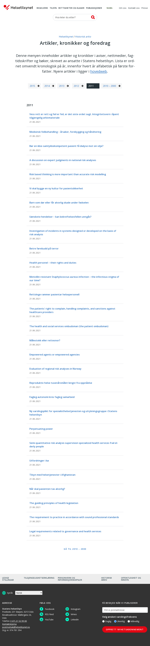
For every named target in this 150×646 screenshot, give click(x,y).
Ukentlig (121, 621)
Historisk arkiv (106, 578)
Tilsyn (53, 8)
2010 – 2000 (109, 86)
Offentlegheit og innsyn (131, 578)
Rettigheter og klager (71, 8)
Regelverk (42, 8)
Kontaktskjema (9, 624)
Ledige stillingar (8, 578)
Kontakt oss (134, 8)
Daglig (108, 621)
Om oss (122, 8)
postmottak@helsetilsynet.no (16, 627)
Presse (144, 8)
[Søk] (93, 17)
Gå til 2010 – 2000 (75, 549)
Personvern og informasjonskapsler (70, 578)
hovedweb (98, 71)
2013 (61, 86)
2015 (32, 86)
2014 (47, 86)
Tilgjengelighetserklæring (39, 577)
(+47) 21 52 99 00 (18, 621)
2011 (91, 86)
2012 (76, 86)
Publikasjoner (94, 8)
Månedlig (135, 621)
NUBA (109, 8)
